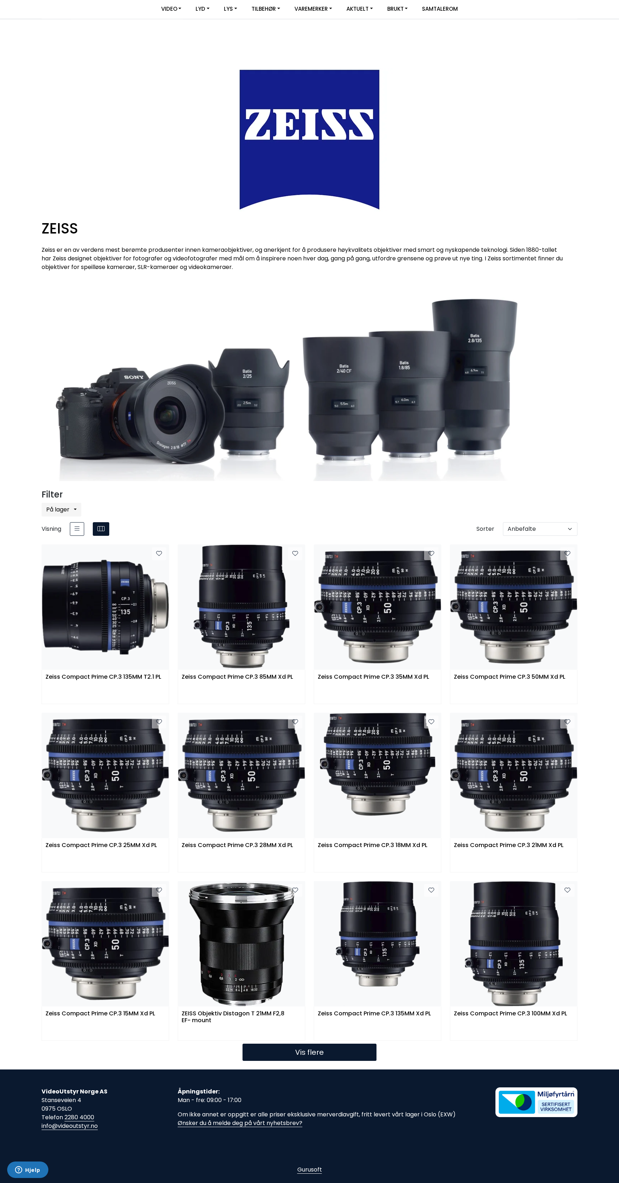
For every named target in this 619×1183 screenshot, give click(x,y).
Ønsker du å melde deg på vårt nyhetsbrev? (240, 1123)
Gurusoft (309, 1169)
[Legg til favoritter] (159, 553)
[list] (77, 529)
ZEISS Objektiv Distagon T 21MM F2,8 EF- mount (233, 1017)
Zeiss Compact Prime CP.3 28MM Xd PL (237, 845)
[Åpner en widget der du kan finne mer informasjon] (27, 1170)
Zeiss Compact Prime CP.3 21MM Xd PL (508, 845)
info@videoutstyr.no (70, 1126)
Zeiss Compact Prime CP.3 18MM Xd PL (372, 845)
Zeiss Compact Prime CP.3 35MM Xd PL (373, 677)
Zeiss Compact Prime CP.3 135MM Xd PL (374, 1014)
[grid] (101, 529)
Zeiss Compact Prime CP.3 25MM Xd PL (101, 845)
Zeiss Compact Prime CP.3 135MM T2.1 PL (103, 677)
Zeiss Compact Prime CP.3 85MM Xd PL (237, 677)
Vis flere (309, 1052)
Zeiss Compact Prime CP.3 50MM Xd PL (509, 677)
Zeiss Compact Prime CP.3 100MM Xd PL (510, 1014)
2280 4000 (79, 1117)
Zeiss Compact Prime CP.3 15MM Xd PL (100, 1014)
